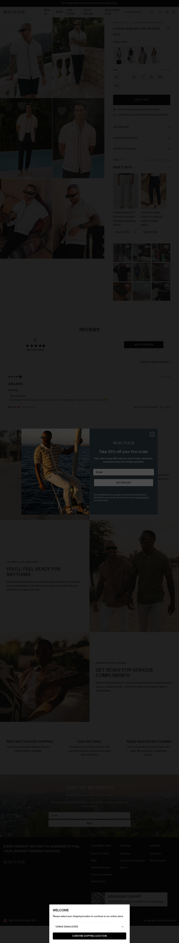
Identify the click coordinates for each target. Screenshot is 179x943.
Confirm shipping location (89, 936)
